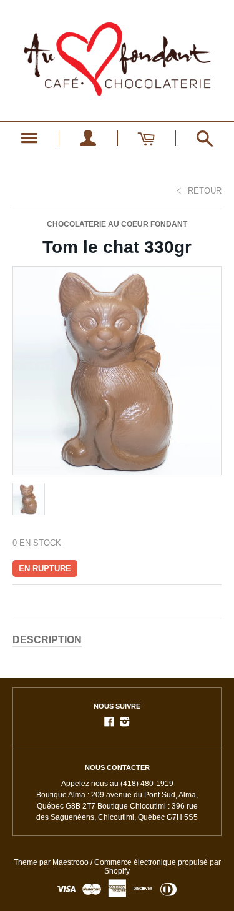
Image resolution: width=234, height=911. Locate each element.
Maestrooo (70, 862)
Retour (205, 190)
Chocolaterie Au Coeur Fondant (117, 224)
